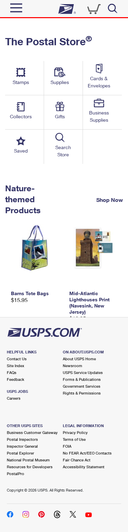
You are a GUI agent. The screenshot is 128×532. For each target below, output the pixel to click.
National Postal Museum (28, 460)
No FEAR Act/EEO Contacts (87, 453)
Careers (13, 398)
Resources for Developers (30, 466)
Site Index (15, 365)
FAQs (11, 372)
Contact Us (17, 358)
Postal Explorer (20, 453)
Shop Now (109, 199)
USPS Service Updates (83, 372)
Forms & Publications (82, 379)
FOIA (67, 446)
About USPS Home (79, 358)
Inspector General (22, 446)
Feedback (15, 379)
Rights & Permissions (82, 393)
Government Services (81, 386)
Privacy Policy (75, 432)
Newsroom (72, 365)
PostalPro (15, 473)
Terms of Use (74, 439)
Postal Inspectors (22, 439)
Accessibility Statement (83, 466)
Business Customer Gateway (32, 432)
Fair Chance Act (76, 460)
